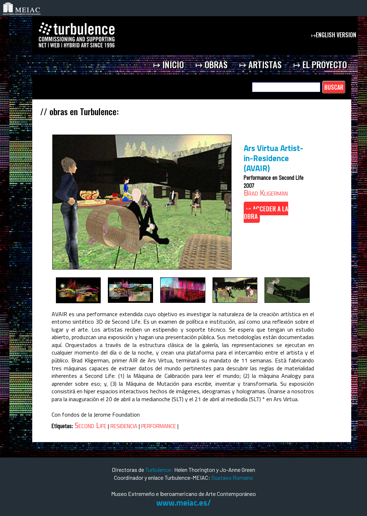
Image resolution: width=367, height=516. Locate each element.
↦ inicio (168, 64)
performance (158, 425)
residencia (123, 425)
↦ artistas (260, 64)
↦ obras (211, 64)
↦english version (334, 35)
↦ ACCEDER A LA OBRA (266, 212)
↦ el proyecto (320, 64)
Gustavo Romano (232, 477)
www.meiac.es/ (183, 503)
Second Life (90, 425)
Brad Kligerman (266, 192)
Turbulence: (159, 469)
